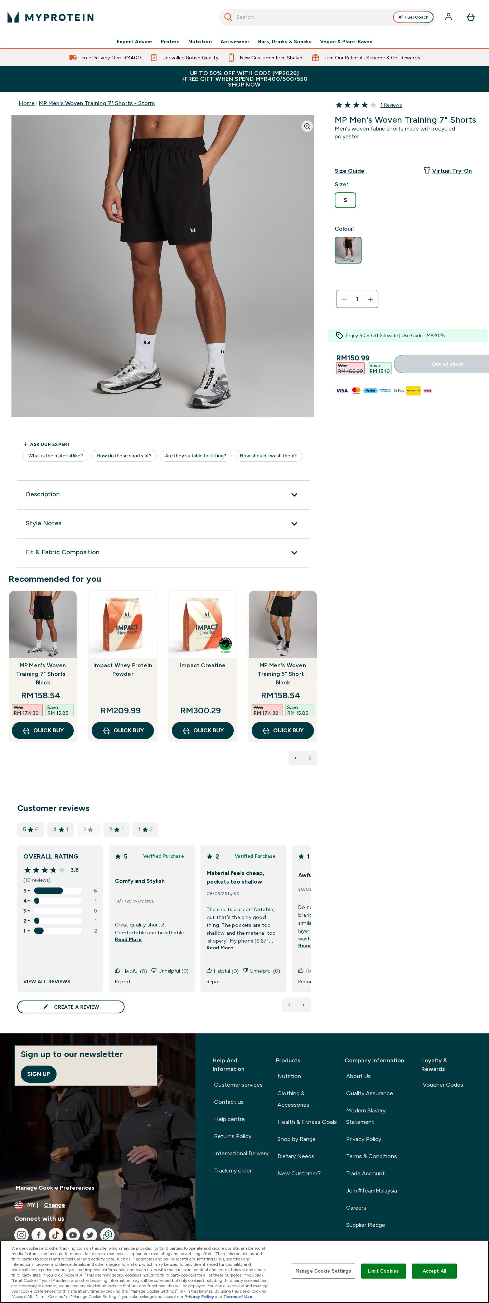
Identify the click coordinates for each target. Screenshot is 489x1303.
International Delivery (241, 1153)
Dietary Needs (295, 1156)
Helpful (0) (134, 971)
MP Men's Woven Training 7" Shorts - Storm (97, 103)
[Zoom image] (307, 126)
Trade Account (365, 1173)
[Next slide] (315, 681)
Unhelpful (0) (174, 971)
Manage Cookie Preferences (55, 1188)
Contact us (229, 1102)
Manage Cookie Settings (323, 1271)
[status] (357, 299)
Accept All (434, 1271)
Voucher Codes (443, 1085)
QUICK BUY (48, 730)
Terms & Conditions (371, 1156)
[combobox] (327, 17)
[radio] (345, 200)
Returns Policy (232, 1136)
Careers (356, 1208)
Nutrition (200, 41)
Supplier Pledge (365, 1225)
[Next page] (303, 1005)
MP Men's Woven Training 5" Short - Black (283, 673)
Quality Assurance (369, 1093)
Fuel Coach (417, 17)
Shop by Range (296, 1139)
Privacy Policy (363, 1139)
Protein (170, 41)
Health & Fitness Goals (307, 1122)
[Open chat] (107, 1235)
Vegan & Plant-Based (346, 41)
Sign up (38, 1074)
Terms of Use (237, 1296)
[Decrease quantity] (344, 299)
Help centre (229, 1119)
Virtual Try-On (452, 171)
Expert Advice (134, 41)
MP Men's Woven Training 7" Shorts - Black (43, 673)
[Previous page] (289, 1005)
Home (27, 103)
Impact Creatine (203, 665)
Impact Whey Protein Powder (122, 669)
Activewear (235, 41)
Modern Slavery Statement (366, 1116)
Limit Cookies (383, 1271)
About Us (358, 1076)
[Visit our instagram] (21, 1235)
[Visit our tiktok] (56, 1235)
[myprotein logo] (50, 17)
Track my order (233, 1170)
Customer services (238, 1085)
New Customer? (299, 1173)
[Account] (449, 17)
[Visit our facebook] (39, 1235)
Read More (128, 939)
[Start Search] (228, 17)
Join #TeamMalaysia (371, 1191)
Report (123, 981)
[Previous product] (296, 758)
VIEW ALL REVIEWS (47, 981)
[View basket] (470, 17)
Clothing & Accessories (293, 1099)
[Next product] (310, 758)
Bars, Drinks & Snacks (284, 41)
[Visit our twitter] (90, 1235)
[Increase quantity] (370, 299)
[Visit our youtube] (73, 1235)
